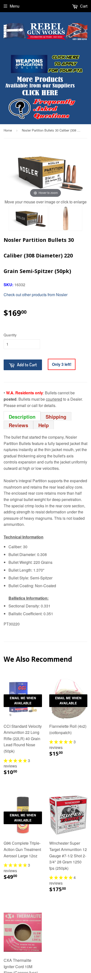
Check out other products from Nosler (35, 294)
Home (8, 130)
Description (22, 416)
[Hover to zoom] (45, 171)
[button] (16, 760)
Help (43, 425)
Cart (83, 6)
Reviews (18, 425)
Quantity (10, 334)
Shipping (56, 416)
